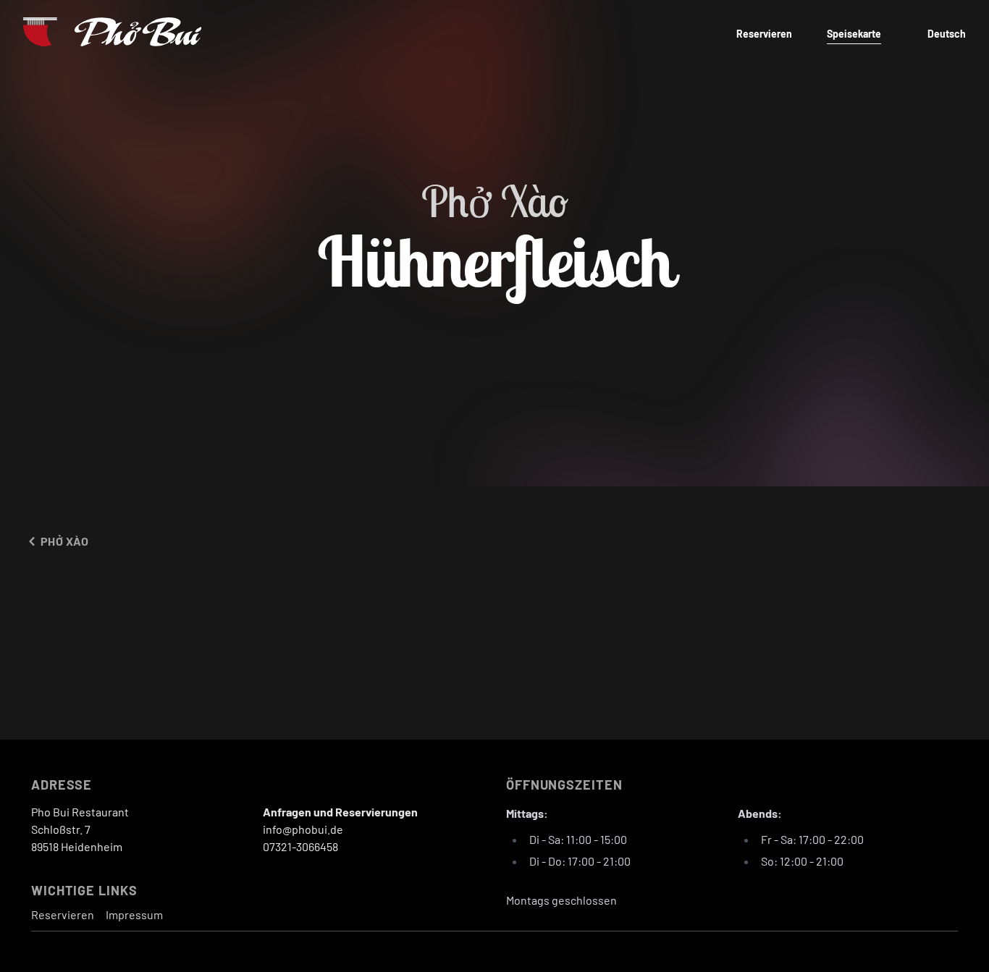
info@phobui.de (303, 829)
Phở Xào (65, 541)
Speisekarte (854, 34)
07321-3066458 (300, 846)
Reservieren (764, 34)
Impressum (134, 914)
